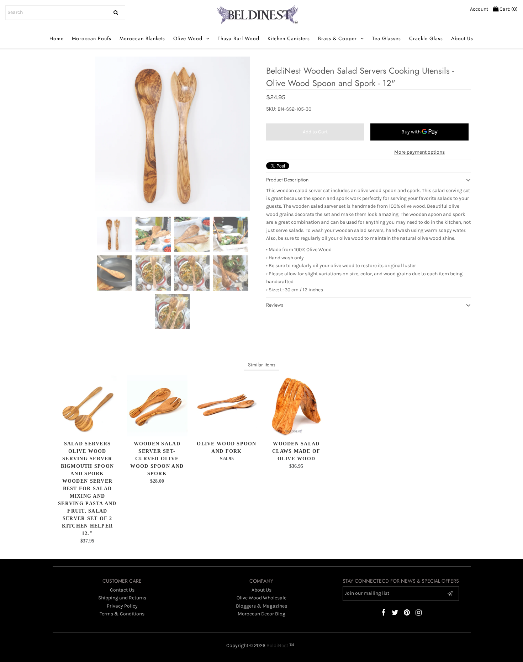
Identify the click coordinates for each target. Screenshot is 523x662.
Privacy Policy (122, 606)
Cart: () (508, 9)
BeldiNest (277, 645)
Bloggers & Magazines (261, 606)
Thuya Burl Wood (238, 38)
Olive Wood (187, 38)
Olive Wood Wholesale (261, 598)
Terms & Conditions (122, 614)
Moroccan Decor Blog (261, 614)
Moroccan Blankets (142, 38)
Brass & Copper (337, 38)
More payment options (419, 152)
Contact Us (122, 590)
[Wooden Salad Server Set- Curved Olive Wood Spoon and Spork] (157, 405)
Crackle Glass (426, 38)
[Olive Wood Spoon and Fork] (226, 405)
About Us (462, 38)
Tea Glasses (386, 38)
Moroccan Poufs (91, 38)
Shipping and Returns (122, 598)
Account (479, 9)
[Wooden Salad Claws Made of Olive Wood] (296, 405)
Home (56, 38)
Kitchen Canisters (289, 38)
